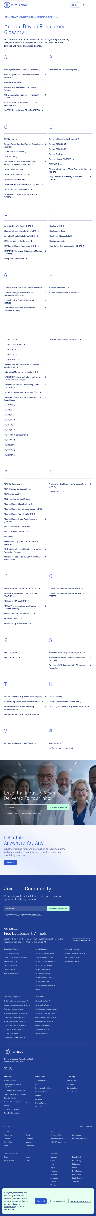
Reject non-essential (58, 1201)
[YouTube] (10, 1069)
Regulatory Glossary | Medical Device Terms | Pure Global (34, 17)
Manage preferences (80, 1200)
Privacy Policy (10, 1206)
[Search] (84, 5)
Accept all (41, 1201)
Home (6, 17)
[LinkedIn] (5, 1069)
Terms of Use (36, 813)
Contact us (10, 862)
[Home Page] (15, 5)
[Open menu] (90, 5)
